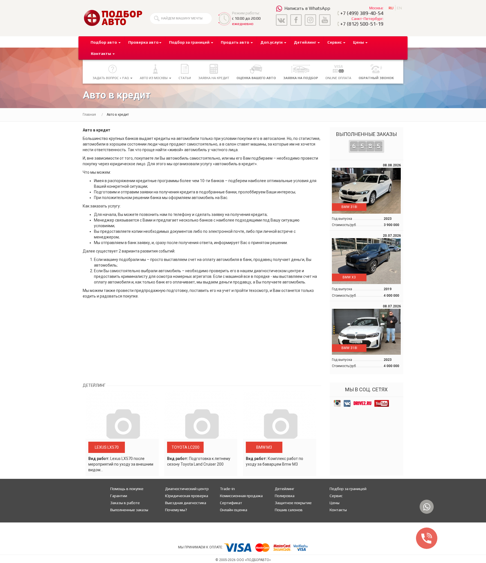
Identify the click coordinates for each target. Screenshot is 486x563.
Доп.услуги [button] (272, 42)
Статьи (185, 78)
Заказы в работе (125, 503)
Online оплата (338, 78)
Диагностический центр (187, 488)
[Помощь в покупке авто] (113, 17)
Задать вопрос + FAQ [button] (111, 78)
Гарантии (118, 495)
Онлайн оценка (233, 510)
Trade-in (227, 488)
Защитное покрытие (293, 503)
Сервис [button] (335, 42)
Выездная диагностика (185, 503)
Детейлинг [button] (305, 42)
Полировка (284, 495)
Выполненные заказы (366, 140)
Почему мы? (176, 510)
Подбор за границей (348, 488)
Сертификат (231, 503)
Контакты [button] (101, 53)
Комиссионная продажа (241, 495)
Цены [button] (359, 42)
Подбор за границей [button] (189, 42)
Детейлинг (284, 488)
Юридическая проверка (186, 495)
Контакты (338, 510)
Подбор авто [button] (104, 42)
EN (399, 8)
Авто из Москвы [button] (154, 78)
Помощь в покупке (126, 488)
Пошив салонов (289, 510)
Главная (89, 115)
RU (391, 8)
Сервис (336, 495)
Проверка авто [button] (143, 42)
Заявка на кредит (213, 78)
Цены (334, 503)
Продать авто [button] (235, 42)
